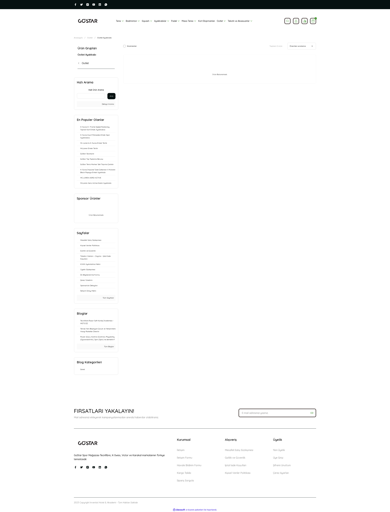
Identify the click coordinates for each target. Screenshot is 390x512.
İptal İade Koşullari (235, 465)
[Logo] (87, 21)
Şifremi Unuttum (282, 465)
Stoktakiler (132, 46)
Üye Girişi (278, 457)
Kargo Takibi (184, 472)
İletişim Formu (184, 457)
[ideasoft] (179, 509)
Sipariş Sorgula (185, 480)
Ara (111, 96)
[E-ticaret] (195, 509)
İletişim (180, 450)
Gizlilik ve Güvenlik (235, 457)
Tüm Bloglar (109, 346)
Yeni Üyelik (279, 450)
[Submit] (312, 413)
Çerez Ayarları (281, 472)
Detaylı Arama (107, 104)
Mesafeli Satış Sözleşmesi (239, 450)
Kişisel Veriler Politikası (237, 472)
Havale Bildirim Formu (189, 465)
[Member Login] (296, 21)
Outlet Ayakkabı (104, 38)
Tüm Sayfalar (108, 298)
